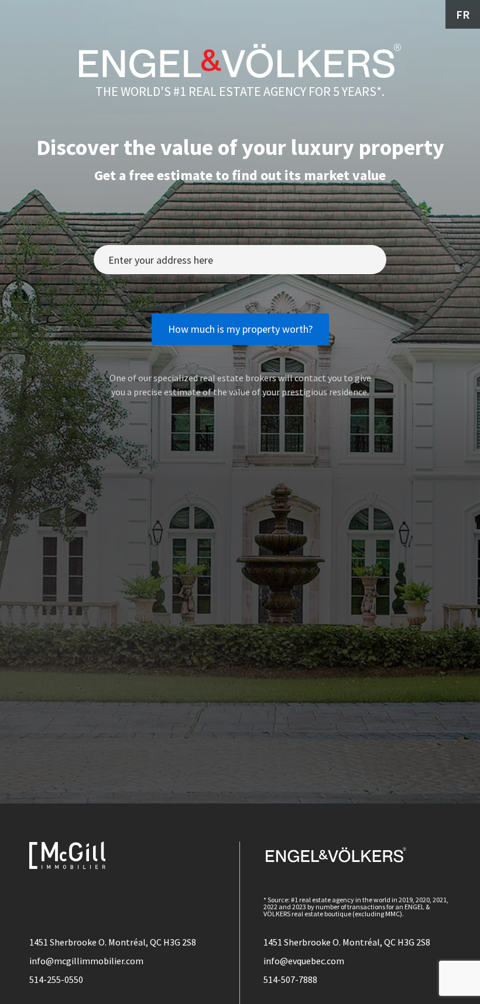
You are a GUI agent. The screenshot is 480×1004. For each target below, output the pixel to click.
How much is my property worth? (240, 329)
